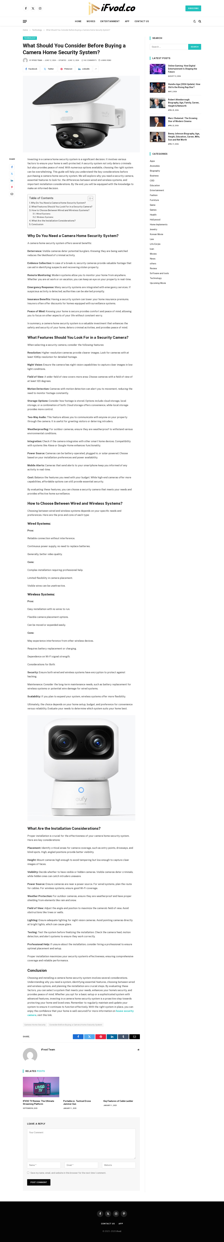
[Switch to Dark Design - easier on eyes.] (195, 21)
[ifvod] (112, 8)
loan (152, 249)
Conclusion (37, 224)
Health (153, 215)
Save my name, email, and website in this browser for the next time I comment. (68, 1173)
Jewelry (153, 229)
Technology (30, 38)
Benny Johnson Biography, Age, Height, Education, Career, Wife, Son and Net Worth (184, 136)
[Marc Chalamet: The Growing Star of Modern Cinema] (157, 121)
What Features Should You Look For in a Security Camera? (61, 206)
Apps (152, 161)
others (153, 263)
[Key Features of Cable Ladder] (121, 1087)
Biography (155, 171)
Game (152, 205)
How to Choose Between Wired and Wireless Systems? (60, 210)
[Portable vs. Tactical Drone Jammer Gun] (81, 1087)
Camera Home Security (35, 1025)
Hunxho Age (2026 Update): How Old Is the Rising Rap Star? (184, 85)
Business (154, 175)
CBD (152, 180)
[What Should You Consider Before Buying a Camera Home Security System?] (81, 114)
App (127, 21)
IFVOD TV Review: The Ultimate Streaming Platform (38, 1102)
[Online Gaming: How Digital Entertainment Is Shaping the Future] (157, 69)
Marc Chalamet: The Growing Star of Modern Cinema (182, 119)
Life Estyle (155, 244)
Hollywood (155, 219)
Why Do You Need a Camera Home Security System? (58, 202)
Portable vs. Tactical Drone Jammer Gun (77, 1102)
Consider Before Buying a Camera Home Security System (75, 1025)
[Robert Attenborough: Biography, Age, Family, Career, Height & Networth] (157, 103)
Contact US (142, 21)
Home (78, 21)
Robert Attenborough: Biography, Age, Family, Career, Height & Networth (183, 102)
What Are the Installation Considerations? (54, 220)
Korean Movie (156, 234)
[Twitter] (12, 173)
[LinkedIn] (12, 180)
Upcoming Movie (158, 283)
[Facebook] (12, 167)
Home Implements (158, 224)
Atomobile (155, 166)
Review (153, 268)
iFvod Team (37, 60)
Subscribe (193, 8)
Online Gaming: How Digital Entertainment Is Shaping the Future (182, 69)
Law (152, 239)
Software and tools (159, 273)
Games (153, 210)
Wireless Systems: (45, 217)
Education (155, 185)
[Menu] (25, 21)
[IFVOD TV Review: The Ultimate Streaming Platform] (41, 1087)
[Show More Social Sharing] (96, 69)
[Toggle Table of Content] (88, 198)
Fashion (154, 195)
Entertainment (110, 21)
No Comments (90, 60)
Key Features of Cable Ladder (118, 1101)
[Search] (199, 21)
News (152, 258)
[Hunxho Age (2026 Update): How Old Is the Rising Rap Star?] (157, 87)
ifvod (118, 1231)
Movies (91, 21)
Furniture (154, 200)
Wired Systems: (43, 214)
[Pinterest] (12, 187)
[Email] (12, 193)
